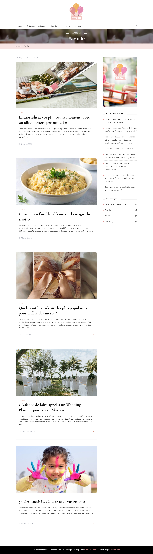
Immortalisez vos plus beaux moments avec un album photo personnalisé (118, 166)
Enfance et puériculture (37, 26)
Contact (77, 26)
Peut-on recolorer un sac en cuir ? (119, 149)
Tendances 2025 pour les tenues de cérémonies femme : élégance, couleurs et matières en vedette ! (120, 140)
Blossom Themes (91, 550)
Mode (20, 26)
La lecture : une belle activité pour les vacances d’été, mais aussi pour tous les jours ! (121, 178)
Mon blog (66, 26)
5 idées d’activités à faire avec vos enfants (52, 501)
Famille (54, 26)
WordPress (115, 550)
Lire (90, 144)
